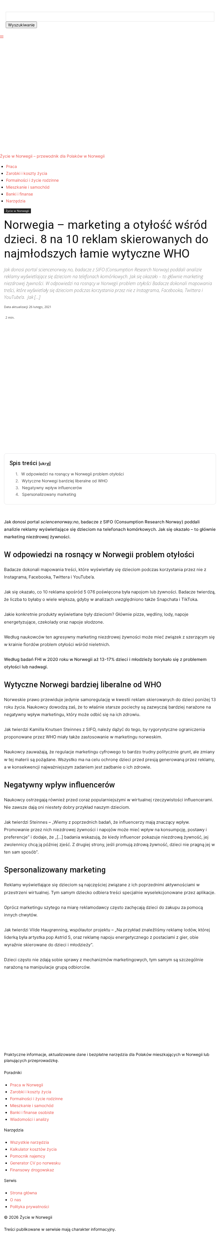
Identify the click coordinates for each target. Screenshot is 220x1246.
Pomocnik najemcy (27, 1156)
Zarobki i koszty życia (26, 173)
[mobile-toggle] (1, 36)
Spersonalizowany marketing (49, 494)
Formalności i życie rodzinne (32, 180)
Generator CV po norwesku (35, 1162)
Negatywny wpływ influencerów (52, 487)
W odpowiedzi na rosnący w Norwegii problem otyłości (72, 473)
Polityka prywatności (29, 1206)
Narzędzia (15, 200)
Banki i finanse (19, 193)
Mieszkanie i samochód (28, 187)
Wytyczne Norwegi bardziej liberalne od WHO (65, 480)
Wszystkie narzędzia (29, 1142)
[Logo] (110, 93)
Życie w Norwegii (17, 211)
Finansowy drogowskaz (32, 1169)
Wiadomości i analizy (29, 1119)
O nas (15, 1199)
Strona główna (23, 1192)
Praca (11, 166)
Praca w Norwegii (26, 1084)
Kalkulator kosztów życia (33, 1149)
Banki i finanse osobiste (32, 1112)
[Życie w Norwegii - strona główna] (110, 1048)
